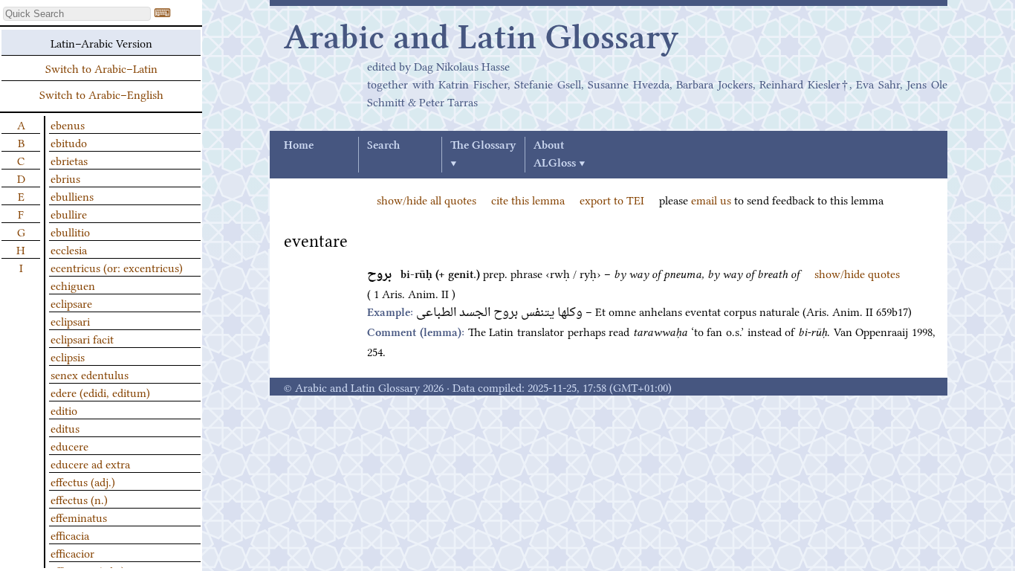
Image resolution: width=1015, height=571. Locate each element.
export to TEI (612, 199)
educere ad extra (90, 463)
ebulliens (72, 195)
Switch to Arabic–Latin (101, 67)
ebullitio (70, 231)
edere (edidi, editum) (100, 392)
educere (69, 445)
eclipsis (68, 356)
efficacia (70, 534)
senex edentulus (90, 374)
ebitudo (69, 142)
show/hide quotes (857, 273)
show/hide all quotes (426, 199)
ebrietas (69, 160)
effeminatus (79, 517)
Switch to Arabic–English (101, 94)
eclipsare (71, 302)
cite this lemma (528, 199)
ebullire (69, 213)
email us (711, 199)
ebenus (68, 124)
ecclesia (69, 249)
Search (383, 145)
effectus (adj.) (83, 481)
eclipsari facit (82, 338)
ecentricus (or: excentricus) (117, 267)
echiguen (73, 285)
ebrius (65, 178)
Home (299, 145)
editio (64, 409)
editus (65, 427)
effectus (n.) (79, 499)
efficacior (72, 552)
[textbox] (77, 14)
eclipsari (70, 320)
